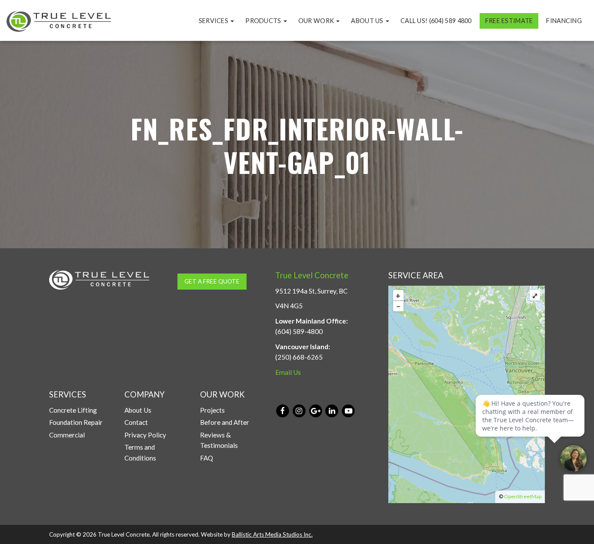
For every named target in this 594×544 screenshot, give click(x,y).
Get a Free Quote (212, 281)
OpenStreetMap (522, 496)
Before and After (224, 422)
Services (214, 20)
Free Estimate (509, 20)
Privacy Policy (145, 435)
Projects (212, 410)
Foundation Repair (76, 422)
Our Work (317, 20)
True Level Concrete (311, 275)
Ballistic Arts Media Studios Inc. (272, 534)
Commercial (67, 435)
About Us (368, 20)
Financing (564, 20)
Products (264, 20)
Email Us (288, 372)
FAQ (206, 458)
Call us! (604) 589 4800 (436, 20)
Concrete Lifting (73, 410)
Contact (136, 422)
